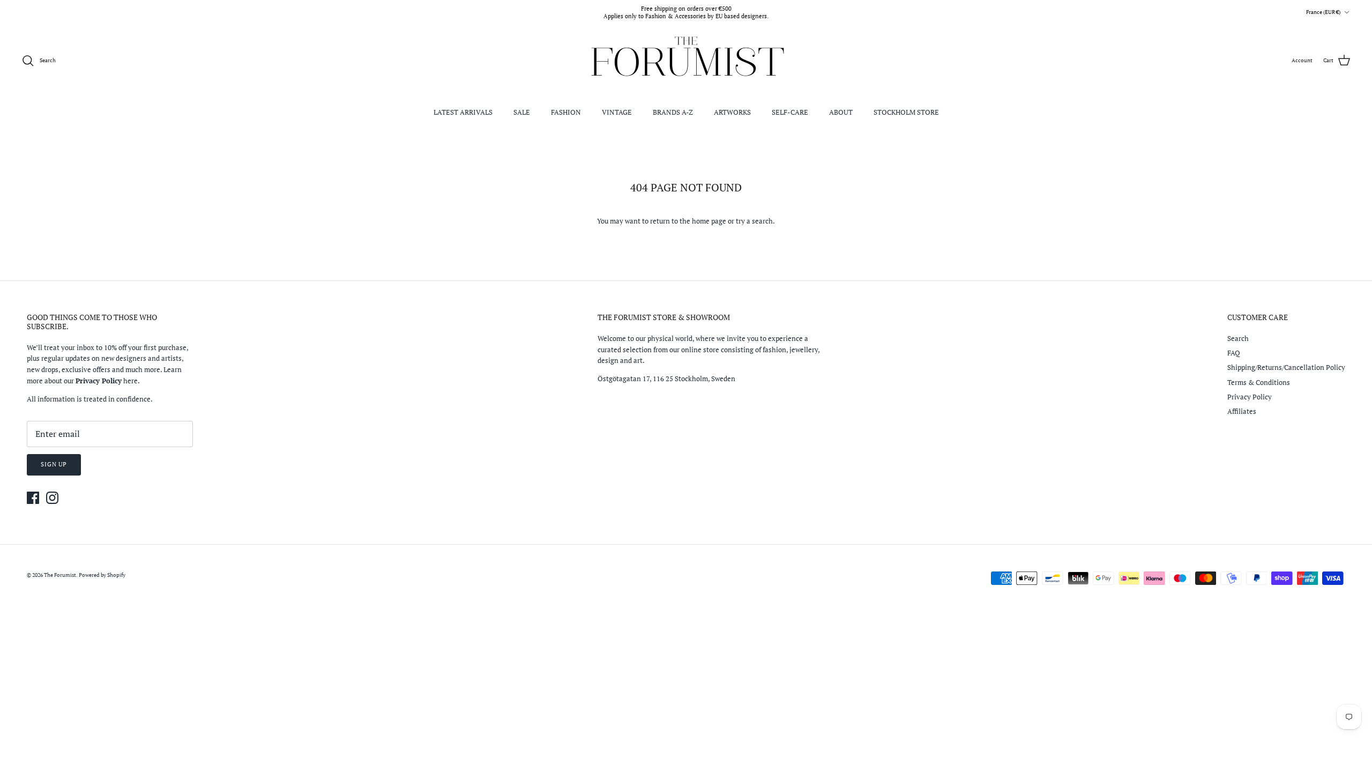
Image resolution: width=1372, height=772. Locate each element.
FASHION (566, 112)
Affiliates (1241, 411)
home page (709, 221)
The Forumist (60, 574)
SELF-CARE (790, 112)
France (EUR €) (1323, 12)
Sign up (54, 464)
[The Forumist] (686, 60)
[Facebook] (33, 498)
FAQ (1233, 353)
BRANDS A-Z (673, 112)
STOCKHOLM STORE (906, 112)
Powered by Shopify (102, 574)
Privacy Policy (1249, 397)
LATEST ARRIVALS (463, 112)
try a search (754, 221)
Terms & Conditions (1258, 382)
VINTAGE (617, 112)
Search (1238, 338)
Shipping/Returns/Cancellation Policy (1286, 367)
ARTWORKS (732, 112)
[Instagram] (52, 498)
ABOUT (841, 112)
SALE (521, 112)
